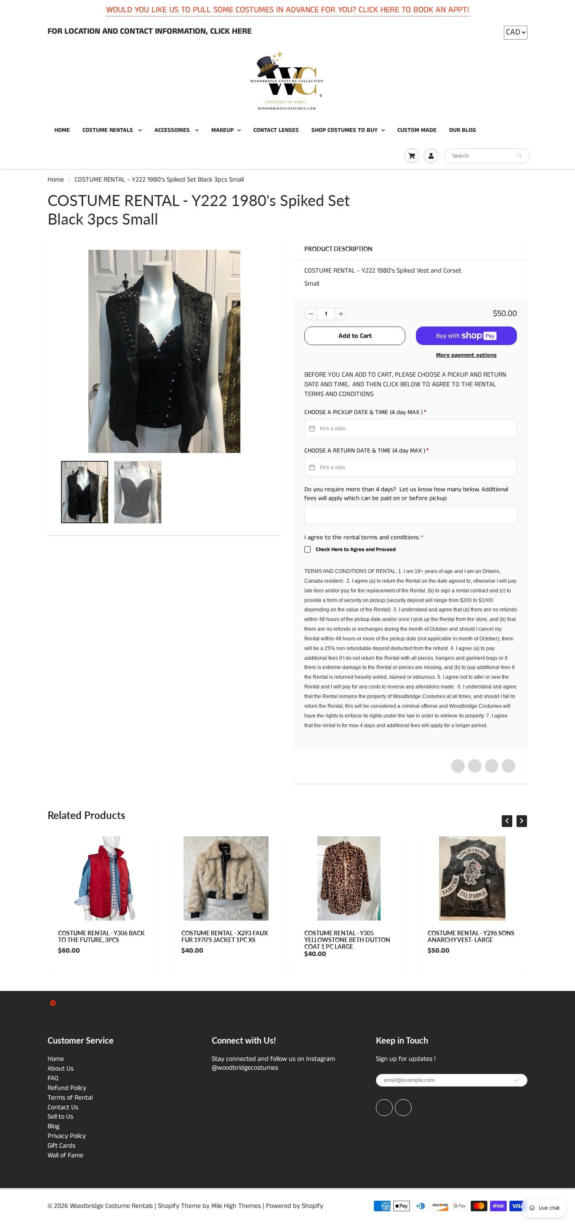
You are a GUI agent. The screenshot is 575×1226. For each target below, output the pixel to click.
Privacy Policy (67, 1136)
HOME (62, 130)
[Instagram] (403, 1107)
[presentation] (507, 821)
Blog (53, 1126)
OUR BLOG (462, 130)
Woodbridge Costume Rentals (111, 1206)
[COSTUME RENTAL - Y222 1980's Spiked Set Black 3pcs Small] (164, 351)
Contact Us (63, 1107)
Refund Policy (67, 1088)
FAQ (53, 1078)
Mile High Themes (236, 1206)
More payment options (466, 355)
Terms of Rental (70, 1098)
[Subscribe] (517, 1080)
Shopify (168, 1206)
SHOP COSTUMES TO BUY (344, 130)
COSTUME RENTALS (109, 130)
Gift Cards (61, 1146)
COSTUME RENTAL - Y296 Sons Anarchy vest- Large (471, 936)
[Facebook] (384, 1107)
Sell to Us (60, 1117)
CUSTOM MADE (417, 130)
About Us (61, 1068)
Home (56, 180)
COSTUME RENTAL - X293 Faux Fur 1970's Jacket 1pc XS (224, 936)
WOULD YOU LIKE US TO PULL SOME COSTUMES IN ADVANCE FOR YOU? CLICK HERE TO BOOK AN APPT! (287, 10)
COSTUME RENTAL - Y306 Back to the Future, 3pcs (101, 936)
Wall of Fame (65, 1155)
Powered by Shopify (294, 1206)
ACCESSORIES (173, 130)
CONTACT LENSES (276, 130)
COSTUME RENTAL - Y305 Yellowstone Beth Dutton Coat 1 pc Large (347, 939)
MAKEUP (222, 130)
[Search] (519, 156)
